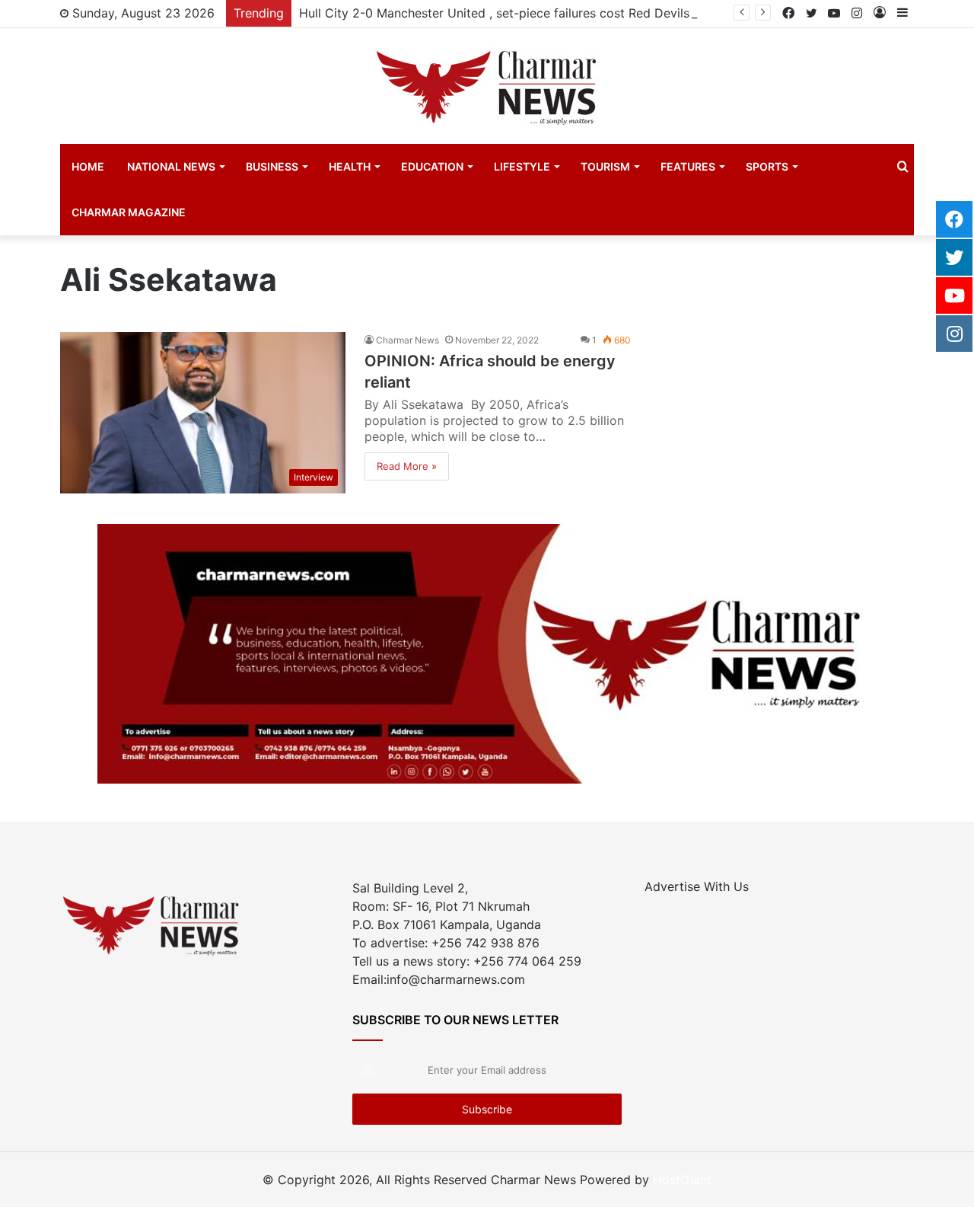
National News (171, 166)
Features (687, 166)
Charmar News (407, 340)
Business (272, 166)
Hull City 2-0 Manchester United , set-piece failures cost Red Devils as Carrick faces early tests (575, 13)
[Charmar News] (487, 86)
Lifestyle (522, 166)
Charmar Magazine (129, 212)
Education (432, 166)
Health (350, 166)
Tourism (605, 166)
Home (88, 166)
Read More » (407, 466)
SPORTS (767, 166)
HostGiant (682, 1179)
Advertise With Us (697, 886)
